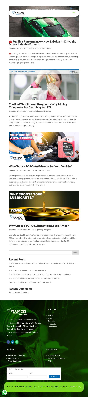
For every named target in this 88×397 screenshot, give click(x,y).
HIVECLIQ (76, 387)
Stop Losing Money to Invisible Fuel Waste (27, 270)
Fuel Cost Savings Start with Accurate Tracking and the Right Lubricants (40, 274)
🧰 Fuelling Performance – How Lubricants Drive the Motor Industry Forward (42, 43)
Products (52, 324)
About (50, 318)
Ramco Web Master (19, 48)
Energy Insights (44, 48)
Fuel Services (14, 358)
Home (50, 316)
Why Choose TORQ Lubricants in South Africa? (39, 225)
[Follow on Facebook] (8, 342)
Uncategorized (44, 170)
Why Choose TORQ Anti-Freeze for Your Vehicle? (40, 166)
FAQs (50, 361)
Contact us (52, 327)
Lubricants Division (16, 355)
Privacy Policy (54, 355)
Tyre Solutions (14, 361)
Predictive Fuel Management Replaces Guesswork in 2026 (34, 278)
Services (51, 321)
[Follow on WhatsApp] (17, 342)
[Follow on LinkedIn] (12, 342)
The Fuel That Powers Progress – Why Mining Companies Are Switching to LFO (38, 106)
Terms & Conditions (56, 358)
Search (75, 253)
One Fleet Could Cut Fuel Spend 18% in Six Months (30, 282)
